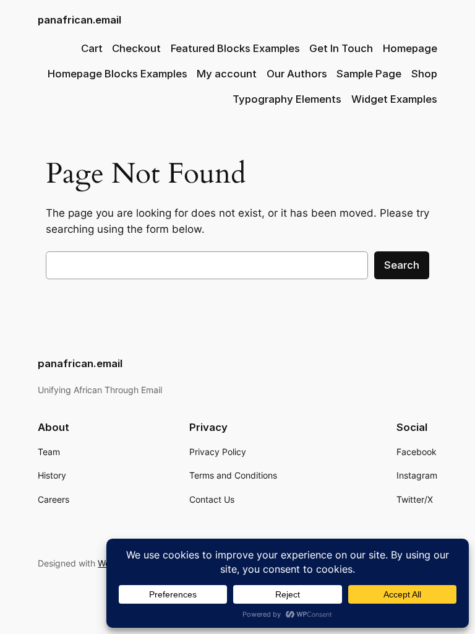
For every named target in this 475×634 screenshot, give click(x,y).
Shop (424, 73)
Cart (92, 48)
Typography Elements (287, 99)
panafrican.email (79, 20)
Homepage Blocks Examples (117, 73)
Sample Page (368, 73)
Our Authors (297, 73)
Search (401, 265)
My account (227, 73)
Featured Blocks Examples (235, 48)
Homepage (410, 48)
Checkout (136, 48)
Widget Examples (394, 99)
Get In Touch (341, 48)
